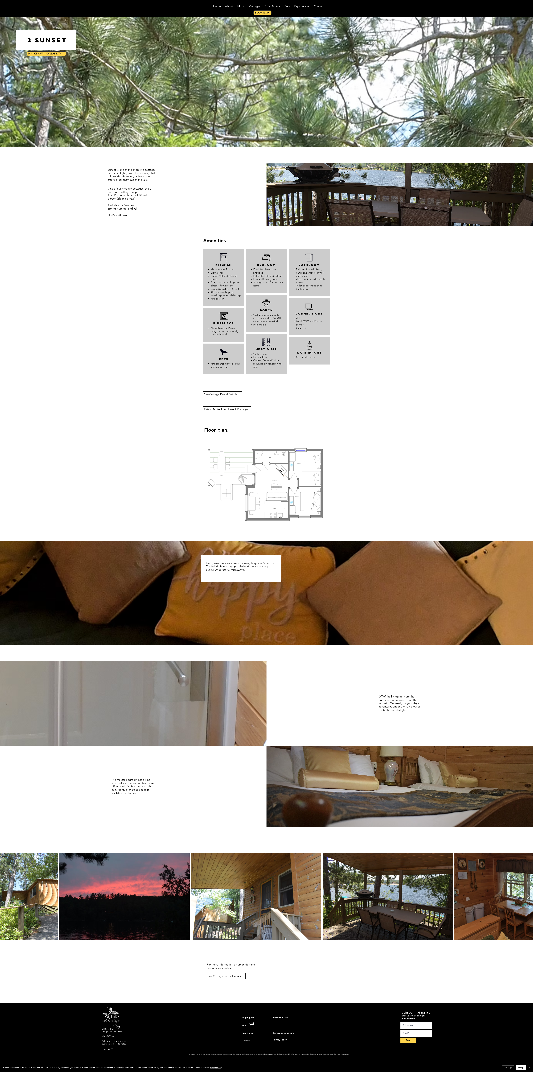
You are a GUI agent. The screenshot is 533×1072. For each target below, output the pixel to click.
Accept (521, 1067)
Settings (508, 1067)
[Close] (529, 1067)
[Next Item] (528, 897)
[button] (222, 394)
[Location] (118, 1027)
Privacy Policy (216, 1067)
